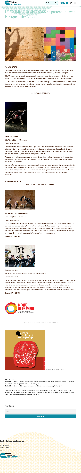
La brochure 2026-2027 (52, 369)
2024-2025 (32, 322)
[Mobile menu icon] (75, 3)
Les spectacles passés (42, 322)
